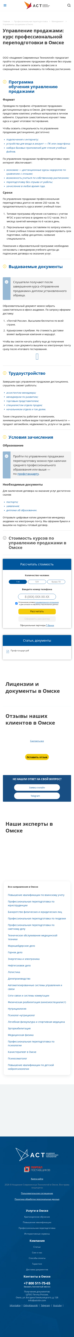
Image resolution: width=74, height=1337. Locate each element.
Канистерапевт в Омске (22, 1052)
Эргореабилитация (19, 1028)
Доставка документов (37, 1269)
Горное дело (15, 952)
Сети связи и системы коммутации (28, 995)
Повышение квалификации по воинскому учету (36, 895)
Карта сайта (37, 1178)
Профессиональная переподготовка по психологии (31, 1043)
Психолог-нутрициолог (21, 1015)
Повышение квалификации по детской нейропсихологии (31, 1066)
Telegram (45, 1305)
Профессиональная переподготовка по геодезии (37, 918)
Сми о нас (37, 1252)
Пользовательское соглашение (37, 1193)
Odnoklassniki (30, 1305)
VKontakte (15, 1305)
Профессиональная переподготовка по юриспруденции (31, 903)
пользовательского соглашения (47, 602)
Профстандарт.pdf (20, 650)
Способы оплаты (37, 1258)
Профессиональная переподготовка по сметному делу (31, 926)
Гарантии (37, 1263)
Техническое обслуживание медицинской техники (32, 937)
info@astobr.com (37, 1300)
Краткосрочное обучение (37, 1216)
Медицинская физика (21, 1035)
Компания (37, 1241)
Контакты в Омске (37, 1276)
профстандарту (28, 474)
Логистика (14, 972)
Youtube (57, 1305)
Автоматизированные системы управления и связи (35, 987)
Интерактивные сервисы (37, 1233)
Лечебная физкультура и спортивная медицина (36, 1021)
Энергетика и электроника (24, 959)
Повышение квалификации (37, 1222)
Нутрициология (17, 1008)
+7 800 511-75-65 (37, 1283)
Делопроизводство (19, 978)
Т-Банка (50, 625)
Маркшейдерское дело (21, 945)
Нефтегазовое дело (19, 965)
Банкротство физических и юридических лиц (35, 912)
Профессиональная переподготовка (37, 1228)
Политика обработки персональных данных (37, 1199)
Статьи (37, 1246)
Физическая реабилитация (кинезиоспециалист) (37, 1002)
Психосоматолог (17, 1058)
